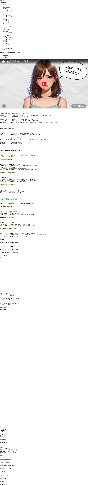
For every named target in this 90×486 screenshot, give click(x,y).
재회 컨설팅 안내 (9, 16)
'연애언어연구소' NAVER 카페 (7, 465)
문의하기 (8, 24)
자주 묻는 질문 (9, 26)
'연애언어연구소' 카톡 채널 (6, 468)
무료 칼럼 (8, 12)
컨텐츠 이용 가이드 (4, 484)
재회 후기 (8, 20)
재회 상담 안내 (9, 15)
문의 (4, 23)
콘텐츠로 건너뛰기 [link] (4, 0)
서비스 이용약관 (3, 478)
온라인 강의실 (9, 11)
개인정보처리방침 (4, 475)
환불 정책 (2, 481)
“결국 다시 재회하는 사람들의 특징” (8, 246)
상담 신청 (5, 18)
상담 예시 (8, 22)
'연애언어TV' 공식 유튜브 (5, 459)
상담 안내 (5, 14)
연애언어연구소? (6, 7)
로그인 (4, 27)
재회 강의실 (5, 8)
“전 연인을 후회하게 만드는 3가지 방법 (8, 252)
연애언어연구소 (3, 4)
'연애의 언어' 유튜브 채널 (5, 462)
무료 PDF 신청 (9, 10)
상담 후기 (5, 19)
